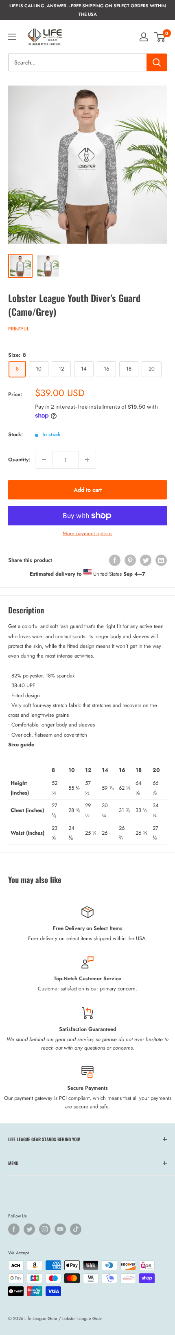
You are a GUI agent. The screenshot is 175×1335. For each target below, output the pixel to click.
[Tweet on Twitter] (145, 560)
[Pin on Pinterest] (130, 560)
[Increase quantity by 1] (87, 459)
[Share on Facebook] (114, 560)
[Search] (157, 62)
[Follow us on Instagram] (44, 1229)
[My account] (144, 36)
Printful (18, 328)
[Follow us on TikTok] (75, 1229)
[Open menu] (12, 37)
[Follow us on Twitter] (29, 1229)
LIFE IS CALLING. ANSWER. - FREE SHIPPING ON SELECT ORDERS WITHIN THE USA (87, 9)
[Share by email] (161, 560)
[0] (160, 37)
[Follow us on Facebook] (14, 1229)
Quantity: (19, 459)
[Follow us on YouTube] (60, 1229)
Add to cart (88, 490)
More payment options (87, 533)
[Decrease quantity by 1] (43, 459)
